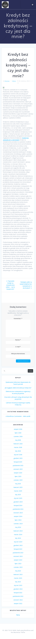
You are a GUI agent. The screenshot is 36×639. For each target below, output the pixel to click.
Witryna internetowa (18, 353)
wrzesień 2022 (18, 600)
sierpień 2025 (18, 473)
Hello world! (26, 416)
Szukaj (30, 371)
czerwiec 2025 (18, 480)
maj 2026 (18, 440)
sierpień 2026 (18, 429)
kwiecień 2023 (18, 574)
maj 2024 (18, 527)
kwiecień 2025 (18, 487)
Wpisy (14, 81)
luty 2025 (18, 494)
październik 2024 (18, 509)
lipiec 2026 (18, 433)
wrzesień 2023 (18, 556)
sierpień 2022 (18, 603)
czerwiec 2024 (18, 524)
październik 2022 (18, 596)
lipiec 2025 (18, 476)
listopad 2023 (18, 549)
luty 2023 (18, 582)
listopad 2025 (18, 462)
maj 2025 (18, 484)
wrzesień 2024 (18, 513)
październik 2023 (18, 553)
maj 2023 (18, 571)
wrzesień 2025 (18, 469)
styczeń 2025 (18, 498)
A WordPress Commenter (14, 416)
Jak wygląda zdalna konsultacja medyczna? (18, 388)
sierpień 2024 (18, 516)
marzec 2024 (18, 534)
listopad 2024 (18, 505)
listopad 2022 (18, 593)
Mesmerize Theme (19, 632)
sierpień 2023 (18, 560)
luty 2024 (18, 538)
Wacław (7, 81)
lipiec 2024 (18, 520)
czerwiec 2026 (18, 436)
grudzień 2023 (18, 545)
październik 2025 (18, 465)
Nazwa (18, 340)
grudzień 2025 (18, 458)
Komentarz (18, 318)
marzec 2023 (18, 578)
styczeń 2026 (18, 455)
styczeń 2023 (18, 585)
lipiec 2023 (18, 563)
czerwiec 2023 (18, 567)
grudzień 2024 (18, 502)
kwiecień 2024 (18, 531)
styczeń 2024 (18, 542)
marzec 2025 (18, 491)
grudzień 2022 (18, 589)
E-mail (18, 347)
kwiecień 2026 (18, 444)
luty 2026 (18, 451)
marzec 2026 (18, 447)
